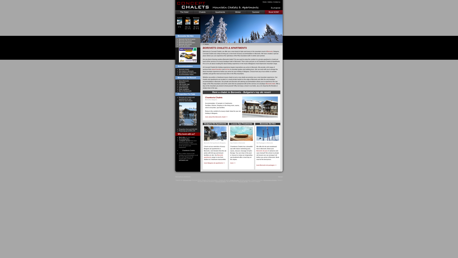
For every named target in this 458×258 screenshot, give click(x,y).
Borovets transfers (221, 181)
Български (275, 8)
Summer (255, 12)
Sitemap (280, 176)
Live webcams (183, 86)
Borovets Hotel (187, 180)
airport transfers (217, 69)
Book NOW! (274, 12)
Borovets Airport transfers (187, 42)
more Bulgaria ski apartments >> (214, 163)
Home (265, 2)
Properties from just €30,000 (188, 129)
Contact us (276, 2)
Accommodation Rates (186, 74)
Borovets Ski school (185, 44)
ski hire (227, 69)
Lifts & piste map (184, 84)
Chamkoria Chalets (188, 150)
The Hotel (184, 12)
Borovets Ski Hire (243, 181)
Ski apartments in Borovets (187, 73)
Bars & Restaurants (185, 91)
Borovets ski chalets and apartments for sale (187, 98)
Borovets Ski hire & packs (187, 39)
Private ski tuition (184, 46)
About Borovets (184, 81)
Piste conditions (184, 89)
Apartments (220, 12)
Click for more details (186, 101)
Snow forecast (183, 88)
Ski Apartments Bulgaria (270, 180)
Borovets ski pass (262, 151)
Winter (238, 12)
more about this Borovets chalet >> (216, 117)
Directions (182, 82)
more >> (233, 163)
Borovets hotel (270, 84)
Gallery (270, 2)
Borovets (270, 51)
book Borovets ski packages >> (266, 165)
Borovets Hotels (184, 69)
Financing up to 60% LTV (187, 131)
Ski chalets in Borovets (186, 71)
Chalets (202, 12)
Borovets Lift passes (185, 41)
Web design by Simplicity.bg (183, 176)
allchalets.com (183, 160)
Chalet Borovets (234, 180)
